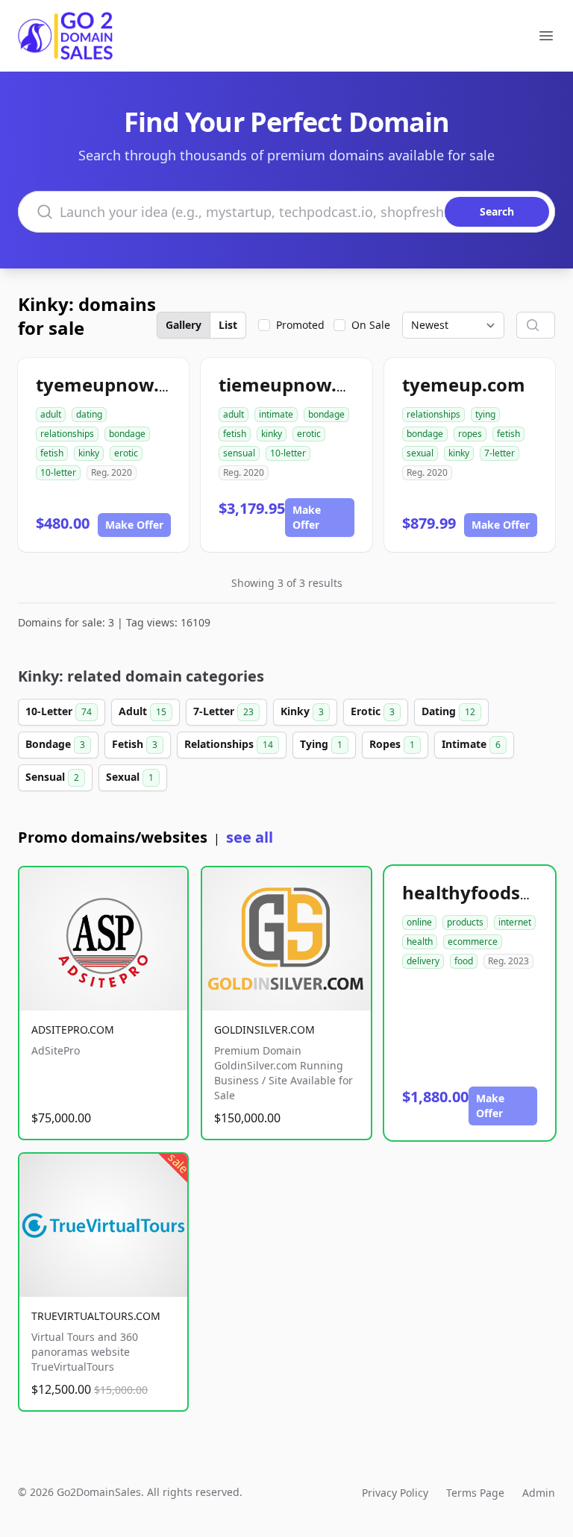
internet (514, 922)
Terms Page (475, 1493)
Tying (321, 744)
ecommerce (473, 941)
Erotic (373, 711)
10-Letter (58, 711)
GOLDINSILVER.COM (264, 1029)
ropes (470, 433)
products (465, 922)
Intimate (471, 744)
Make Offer (134, 525)
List (228, 325)
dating (89, 414)
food (463, 961)
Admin (538, 1493)
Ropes (392, 744)
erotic (126, 453)
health (420, 941)
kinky (88, 453)
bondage (127, 433)
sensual (239, 453)
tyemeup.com (463, 384)
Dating (448, 711)
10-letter (58, 472)
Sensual (52, 777)
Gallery (183, 325)
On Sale (370, 325)
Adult (142, 711)
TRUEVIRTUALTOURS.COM (95, 1316)
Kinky (302, 711)
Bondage (55, 744)
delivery (423, 961)
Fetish (134, 744)
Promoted (300, 325)
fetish (51, 453)
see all (249, 837)
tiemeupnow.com (297, 384)
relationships (67, 433)
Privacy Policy (395, 1493)
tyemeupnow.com (116, 384)
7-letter (499, 453)
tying (485, 414)
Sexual (130, 777)
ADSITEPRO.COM (72, 1029)
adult (50, 414)
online (419, 922)
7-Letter (223, 711)
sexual (420, 453)
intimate (276, 414)
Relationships (228, 744)
